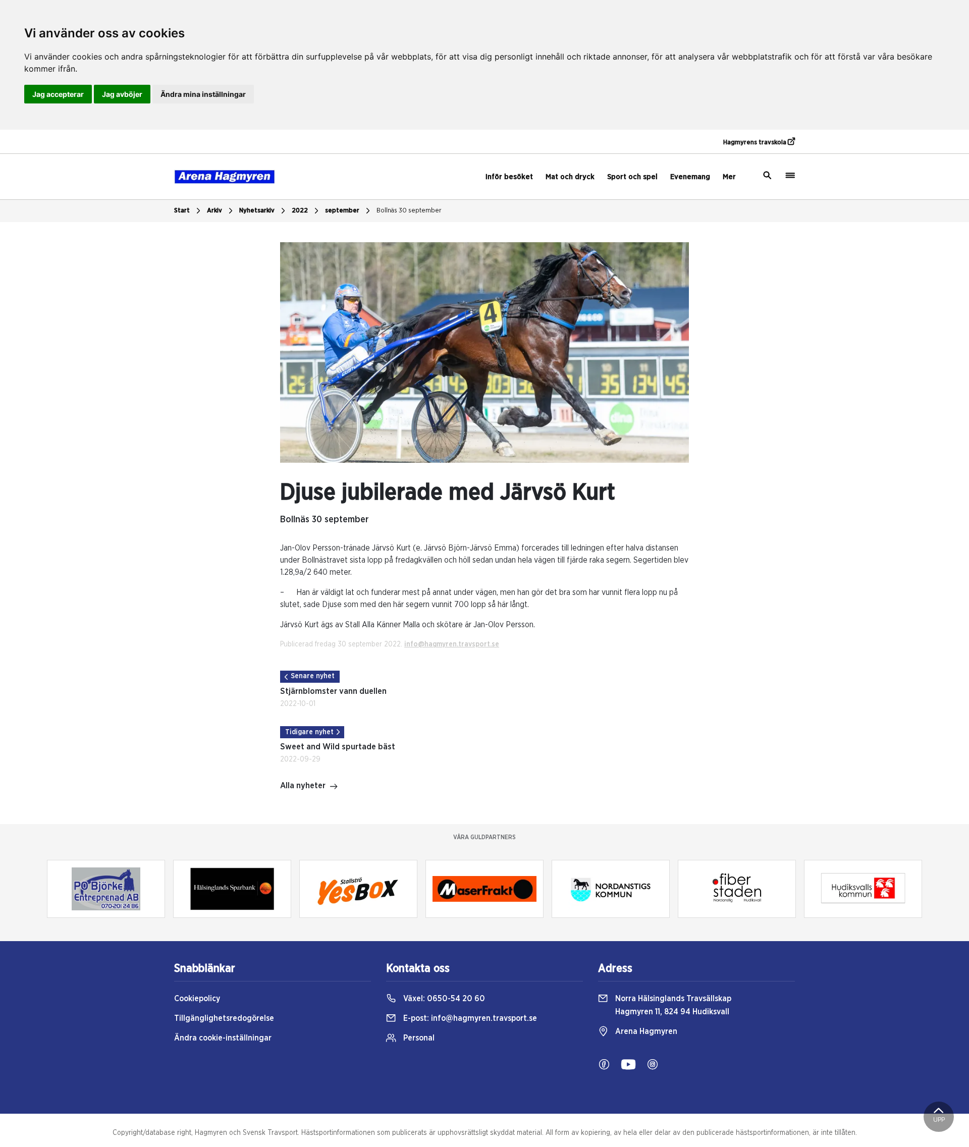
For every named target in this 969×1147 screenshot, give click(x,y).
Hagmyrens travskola (755, 142)
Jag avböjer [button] (122, 94)
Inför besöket (509, 177)
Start (182, 210)
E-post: (469, 1018)
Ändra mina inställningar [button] (203, 94)
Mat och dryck (570, 177)
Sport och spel (632, 177)
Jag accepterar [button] (58, 94)
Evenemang (690, 177)
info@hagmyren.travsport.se (451, 644)
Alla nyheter (303, 786)
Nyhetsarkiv (257, 210)
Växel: (443, 999)
